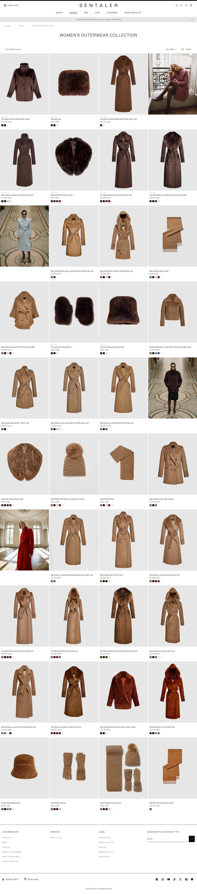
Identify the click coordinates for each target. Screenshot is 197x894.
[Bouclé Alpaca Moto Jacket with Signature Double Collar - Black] (153, 353)
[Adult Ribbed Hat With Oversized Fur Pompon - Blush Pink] (57, 505)
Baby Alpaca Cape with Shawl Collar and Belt (18, 347)
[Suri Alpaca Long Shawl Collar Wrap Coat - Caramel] (159, 581)
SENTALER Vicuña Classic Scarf (162, 803)
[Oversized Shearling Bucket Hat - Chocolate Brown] (101, 353)
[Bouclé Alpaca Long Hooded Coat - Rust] (151, 733)
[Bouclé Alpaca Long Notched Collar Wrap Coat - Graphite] (5, 733)
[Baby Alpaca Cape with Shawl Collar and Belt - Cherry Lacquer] (10, 353)
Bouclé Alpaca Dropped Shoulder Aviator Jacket (118, 727)
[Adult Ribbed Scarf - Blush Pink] (106, 505)
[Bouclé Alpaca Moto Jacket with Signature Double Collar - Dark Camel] (151, 353)
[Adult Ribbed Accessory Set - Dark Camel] (101, 809)
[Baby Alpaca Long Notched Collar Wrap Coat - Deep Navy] (104, 429)
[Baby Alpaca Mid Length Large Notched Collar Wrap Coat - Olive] (54, 277)
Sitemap (102, 847)
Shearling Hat (56, 119)
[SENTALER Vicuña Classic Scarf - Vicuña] (151, 809)
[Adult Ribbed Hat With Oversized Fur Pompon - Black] (54, 505)
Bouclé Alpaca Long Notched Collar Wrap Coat (18, 727)
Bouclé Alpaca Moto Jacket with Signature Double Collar (171, 347)
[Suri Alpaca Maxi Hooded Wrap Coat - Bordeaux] (57, 657)
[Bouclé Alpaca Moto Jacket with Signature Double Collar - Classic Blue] (159, 353)
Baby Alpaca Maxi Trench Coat (111, 575)
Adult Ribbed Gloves (58, 803)
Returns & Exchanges (11, 852)
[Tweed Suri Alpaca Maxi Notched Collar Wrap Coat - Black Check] (106, 201)
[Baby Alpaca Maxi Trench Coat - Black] (104, 581)
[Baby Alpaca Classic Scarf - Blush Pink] (156, 277)
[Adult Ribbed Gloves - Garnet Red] (57, 809)
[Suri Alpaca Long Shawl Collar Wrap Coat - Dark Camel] (151, 581)
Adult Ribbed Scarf (107, 499)
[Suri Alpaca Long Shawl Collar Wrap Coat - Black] (153, 581)
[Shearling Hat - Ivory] (57, 125)
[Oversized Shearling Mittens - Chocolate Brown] (52, 353)
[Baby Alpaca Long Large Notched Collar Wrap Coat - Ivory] (60, 429)
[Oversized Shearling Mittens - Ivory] (57, 353)
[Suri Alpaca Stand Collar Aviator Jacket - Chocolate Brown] (2, 125)
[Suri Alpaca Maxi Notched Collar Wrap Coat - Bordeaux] (109, 201)
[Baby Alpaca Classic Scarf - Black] (153, 277)
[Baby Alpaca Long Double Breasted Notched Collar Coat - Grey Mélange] (54, 581)
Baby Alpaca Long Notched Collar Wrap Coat (116, 423)
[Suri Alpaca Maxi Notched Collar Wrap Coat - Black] (104, 201)
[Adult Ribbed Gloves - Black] (54, 809)
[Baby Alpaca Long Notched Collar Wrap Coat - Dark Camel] (101, 429)
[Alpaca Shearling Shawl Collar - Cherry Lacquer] (57, 201)
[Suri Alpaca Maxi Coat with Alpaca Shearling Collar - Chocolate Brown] (151, 201)
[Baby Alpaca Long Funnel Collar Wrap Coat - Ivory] (10, 201)
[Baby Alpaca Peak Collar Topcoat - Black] (153, 505)
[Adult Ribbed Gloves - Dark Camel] (52, 809)
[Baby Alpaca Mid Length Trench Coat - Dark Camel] (2, 429)
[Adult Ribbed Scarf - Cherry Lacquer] (109, 505)
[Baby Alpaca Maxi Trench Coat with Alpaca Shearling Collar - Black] (106, 581)
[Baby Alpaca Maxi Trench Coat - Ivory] (109, 581)
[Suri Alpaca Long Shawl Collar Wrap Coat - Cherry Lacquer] (60, 733)
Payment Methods (10, 861)
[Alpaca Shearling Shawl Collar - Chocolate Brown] (52, 201)
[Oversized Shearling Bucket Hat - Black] (104, 353)
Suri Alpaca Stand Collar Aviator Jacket (15, 119)
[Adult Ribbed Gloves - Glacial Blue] (60, 809)
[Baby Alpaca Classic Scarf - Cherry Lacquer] (159, 277)
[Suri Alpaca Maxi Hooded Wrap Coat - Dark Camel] (52, 657)
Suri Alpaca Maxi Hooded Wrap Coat (64, 651)
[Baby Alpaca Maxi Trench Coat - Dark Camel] (101, 581)
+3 (62, 201)
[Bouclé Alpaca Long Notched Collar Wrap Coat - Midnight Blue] (10, 733)
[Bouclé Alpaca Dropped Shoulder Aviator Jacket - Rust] (101, 733)
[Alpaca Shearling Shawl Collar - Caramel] (60, 201)
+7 (62, 809)
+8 (161, 277)
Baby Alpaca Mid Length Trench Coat (15, 423)
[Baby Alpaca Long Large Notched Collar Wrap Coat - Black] (54, 429)
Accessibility (104, 857)
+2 (161, 353)
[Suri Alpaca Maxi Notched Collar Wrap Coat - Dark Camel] (2, 657)
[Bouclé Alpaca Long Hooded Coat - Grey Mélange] (156, 657)
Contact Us (7, 838)
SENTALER (94, 889)
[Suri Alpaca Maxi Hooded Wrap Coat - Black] (54, 657)
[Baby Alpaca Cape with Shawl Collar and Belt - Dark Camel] (2, 353)
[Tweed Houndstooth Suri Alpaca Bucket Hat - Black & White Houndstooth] (10, 809)
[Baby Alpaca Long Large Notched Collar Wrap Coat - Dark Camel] (52, 429)
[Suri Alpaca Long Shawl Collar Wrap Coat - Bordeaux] (156, 581)
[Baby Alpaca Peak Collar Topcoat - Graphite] (156, 505)
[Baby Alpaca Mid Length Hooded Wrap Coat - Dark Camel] (101, 277)
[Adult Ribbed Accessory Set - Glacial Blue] (109, 809)
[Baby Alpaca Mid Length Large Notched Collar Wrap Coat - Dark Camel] (52, 277)
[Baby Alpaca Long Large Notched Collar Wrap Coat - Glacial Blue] (57, 429)
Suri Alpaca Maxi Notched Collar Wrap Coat (116, 195)
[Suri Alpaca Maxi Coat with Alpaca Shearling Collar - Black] (153, 201)
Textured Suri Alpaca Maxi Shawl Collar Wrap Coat (118, 119)
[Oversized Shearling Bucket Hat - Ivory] (106, 353)
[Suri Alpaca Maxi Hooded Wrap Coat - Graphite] (60, 657)
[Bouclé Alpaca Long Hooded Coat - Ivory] (159, 657)
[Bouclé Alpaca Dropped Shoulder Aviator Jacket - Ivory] (106, 733)
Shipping (6, 847)
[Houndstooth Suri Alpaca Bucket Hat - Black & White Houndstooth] (8, 809)
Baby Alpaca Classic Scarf (159, 271)
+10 (63, 505)
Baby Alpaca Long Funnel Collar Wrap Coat (17, 195)
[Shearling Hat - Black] (54, 125)
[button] (59, 13)
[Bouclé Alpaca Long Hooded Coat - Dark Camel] (151, 657)
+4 (111, 277)
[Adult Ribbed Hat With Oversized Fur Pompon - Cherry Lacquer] (60, 505)
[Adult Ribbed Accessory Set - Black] (104, 809)
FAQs (4, 842)
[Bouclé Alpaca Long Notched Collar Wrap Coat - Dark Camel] (2, 733)
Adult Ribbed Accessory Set (110, 803)
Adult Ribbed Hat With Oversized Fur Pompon (68, 499)
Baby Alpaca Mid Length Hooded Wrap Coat (116, 271)
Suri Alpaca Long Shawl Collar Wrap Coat (165, 575)
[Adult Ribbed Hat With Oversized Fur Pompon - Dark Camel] (52, 505)
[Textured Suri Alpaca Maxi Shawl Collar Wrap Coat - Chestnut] (101, 125)
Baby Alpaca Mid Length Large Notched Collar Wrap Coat (72, 271)
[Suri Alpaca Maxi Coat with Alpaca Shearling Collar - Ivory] (159, 201)
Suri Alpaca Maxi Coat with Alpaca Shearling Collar (168, 195)
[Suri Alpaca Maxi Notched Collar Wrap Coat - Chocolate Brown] (101, 201)
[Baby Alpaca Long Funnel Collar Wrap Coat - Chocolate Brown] (2, 201)
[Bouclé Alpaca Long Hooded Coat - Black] (153, 657)
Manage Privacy (106, 852)
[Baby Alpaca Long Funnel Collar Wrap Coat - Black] (5, 201)
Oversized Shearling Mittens (61, 347)
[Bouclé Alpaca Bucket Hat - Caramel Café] (2, 809)
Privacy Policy (105, 838)
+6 (111, 201)
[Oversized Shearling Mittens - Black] (54, 353)
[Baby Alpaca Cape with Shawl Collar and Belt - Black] (5, 353)
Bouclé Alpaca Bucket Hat (11, 803)
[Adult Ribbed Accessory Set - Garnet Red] (106, 809)
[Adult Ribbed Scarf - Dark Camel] (101, 505)
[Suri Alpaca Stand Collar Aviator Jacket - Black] (5, 125)
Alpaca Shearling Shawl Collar (62, 195)
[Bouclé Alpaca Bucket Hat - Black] (5, 809)
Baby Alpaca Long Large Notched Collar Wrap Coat (70, 423)
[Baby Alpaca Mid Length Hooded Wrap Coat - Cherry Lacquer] (109, 277)
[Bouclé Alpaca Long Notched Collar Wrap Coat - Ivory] (8, 733)
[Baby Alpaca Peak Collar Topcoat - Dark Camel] (151, 505)
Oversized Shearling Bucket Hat (112, 347)
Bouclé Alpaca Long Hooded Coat (162, 651)
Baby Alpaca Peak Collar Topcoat (162, 499)
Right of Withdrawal (11, 857)
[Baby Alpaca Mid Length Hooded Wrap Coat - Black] (104, 277)
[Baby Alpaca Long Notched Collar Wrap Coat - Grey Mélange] (106, 429)
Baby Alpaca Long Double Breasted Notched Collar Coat (72, 575)
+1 (13, 201)
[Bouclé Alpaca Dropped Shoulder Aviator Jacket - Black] (104, 733)
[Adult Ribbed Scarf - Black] (104, 505)
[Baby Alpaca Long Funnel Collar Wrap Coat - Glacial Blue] (8, 201)
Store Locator (57, 838)
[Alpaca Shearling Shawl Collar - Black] (54, 201)
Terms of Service (106, 842)
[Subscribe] (192, 839)
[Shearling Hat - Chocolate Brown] (52, 125)
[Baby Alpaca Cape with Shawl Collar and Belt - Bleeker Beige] (8, 353)
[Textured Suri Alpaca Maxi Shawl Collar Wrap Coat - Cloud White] (104, 125)
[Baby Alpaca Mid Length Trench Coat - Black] (5, 429)
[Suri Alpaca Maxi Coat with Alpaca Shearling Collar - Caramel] (156, 201)
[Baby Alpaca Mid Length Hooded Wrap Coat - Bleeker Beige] (106, 277)
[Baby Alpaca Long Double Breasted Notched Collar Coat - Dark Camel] (52, 581)
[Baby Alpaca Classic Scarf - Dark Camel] (151, 277)
